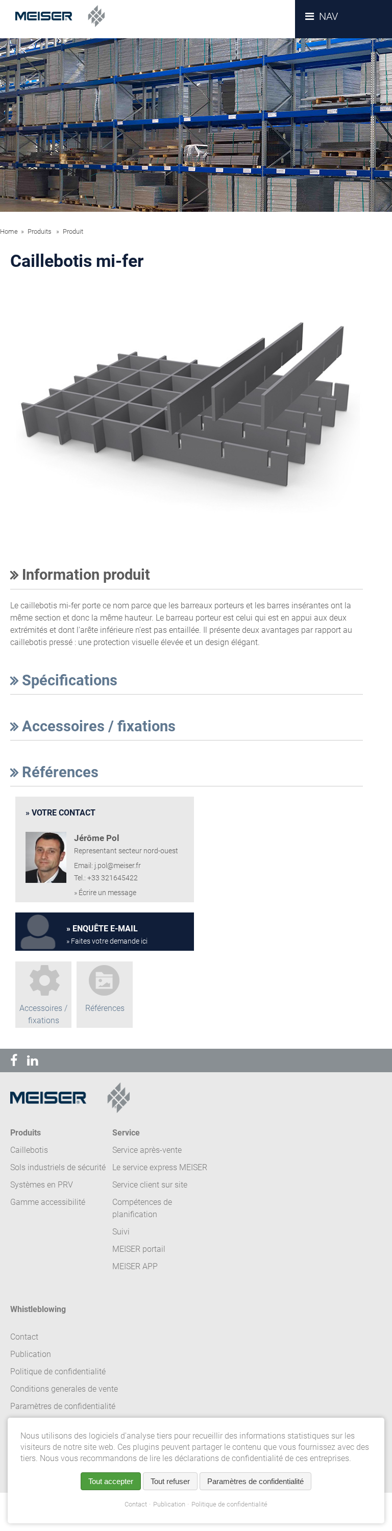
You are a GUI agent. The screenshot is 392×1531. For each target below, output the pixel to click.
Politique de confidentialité (229, 1504)
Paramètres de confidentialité (62, 1406)
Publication (169, 1504)
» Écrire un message (105, 892)
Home (9, 231)
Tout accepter (110, 1481)
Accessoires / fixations (97, 726)
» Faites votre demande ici (107, 941)
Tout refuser (170, 1481)
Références (58, 772)
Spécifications (67, 680)
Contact (136, 1504)
